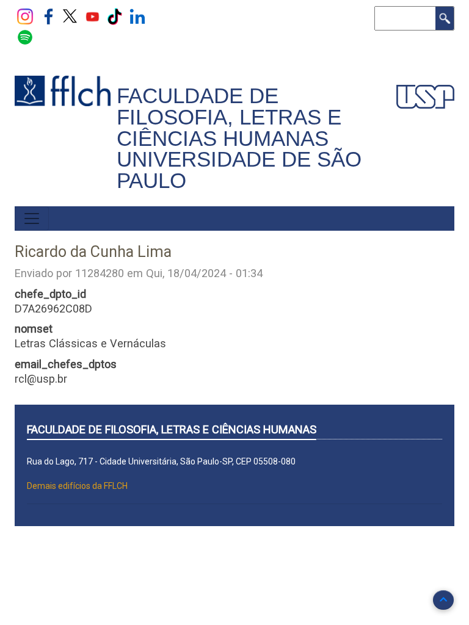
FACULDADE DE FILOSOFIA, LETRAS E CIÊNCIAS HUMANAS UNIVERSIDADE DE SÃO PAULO (239, 138)
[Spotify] (25, 37)
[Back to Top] (443, 600)
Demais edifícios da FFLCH (77, 486)
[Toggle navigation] (32, 218)
